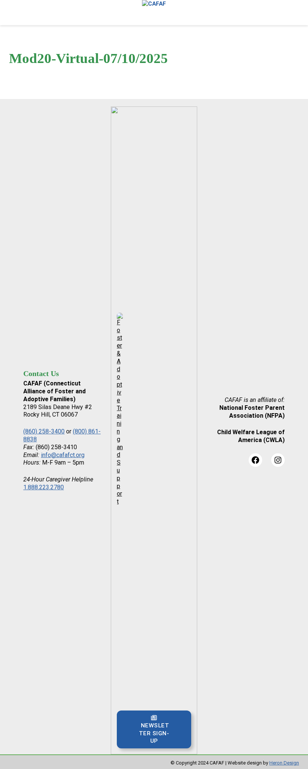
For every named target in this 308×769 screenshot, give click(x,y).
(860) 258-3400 (44, 431)
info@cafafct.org (63, 455)
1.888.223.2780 (43, 487)
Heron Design (284, 763)
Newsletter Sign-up (154, 733)
